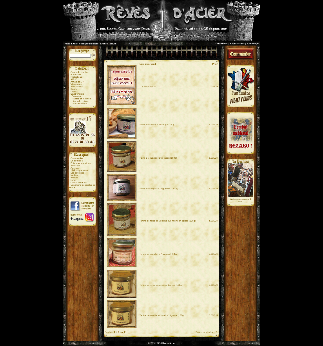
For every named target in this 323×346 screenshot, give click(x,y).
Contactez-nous (237, 43)
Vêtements (76, 84)
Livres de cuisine (80, 101)
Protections (76, 77)
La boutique (253, 43)
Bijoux (74, 89)
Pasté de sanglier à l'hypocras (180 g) (159, 188)
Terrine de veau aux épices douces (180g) (161, 285)
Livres (73, 91)
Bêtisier (74, 177)
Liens (73, 180)
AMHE (74, 79)
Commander (221, 43)
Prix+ (215, 64)
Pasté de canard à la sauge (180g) (157, 124)
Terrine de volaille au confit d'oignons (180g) (162, 315)
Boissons (76, 96)
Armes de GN (77, 82)
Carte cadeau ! (148, 86)
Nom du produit (148, 64)
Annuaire (75, 165)
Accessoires (77, 86)
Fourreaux (76, 74)
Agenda (75, 168)
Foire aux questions (81, 163)
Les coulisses (77, 173)
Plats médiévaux (80, 103)
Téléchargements (79, 170)
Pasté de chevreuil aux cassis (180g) (158, 158)
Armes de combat (79, 72)
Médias (74, 175)
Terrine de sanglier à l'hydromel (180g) (159, 254)
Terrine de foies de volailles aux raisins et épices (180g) (168, 221)
